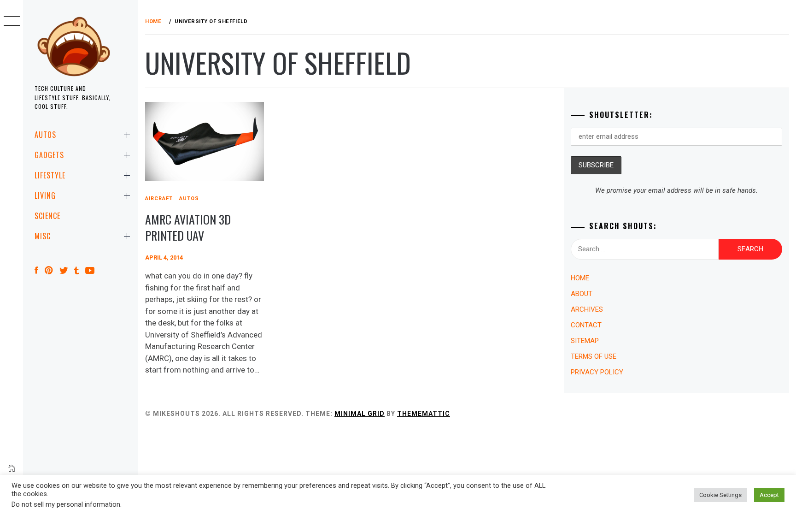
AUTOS (45, 134)
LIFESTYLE (50, 175)
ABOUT (581, 294)
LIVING (45, 195)
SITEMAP (585, 341)
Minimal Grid (359, 413)
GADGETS (49, 154)
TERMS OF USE (593, 356)
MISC (43, 236)
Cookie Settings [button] (720, 494)
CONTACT (586, 325)
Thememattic (423, 413)
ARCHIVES (587, 309)
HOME (580, 278)
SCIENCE (47, 215)
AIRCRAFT (159, 198)
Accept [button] (769, 494)
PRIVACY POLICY (597, 372)
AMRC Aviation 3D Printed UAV (188, 227)
